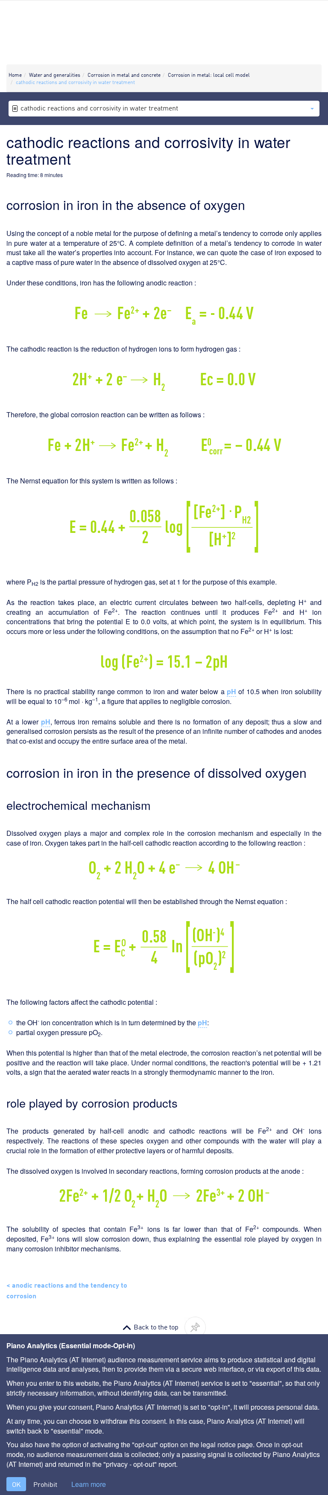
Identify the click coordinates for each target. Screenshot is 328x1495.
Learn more (88, 1484)
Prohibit (45, 1484)
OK (16, 1484)
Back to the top (156, 1326)
